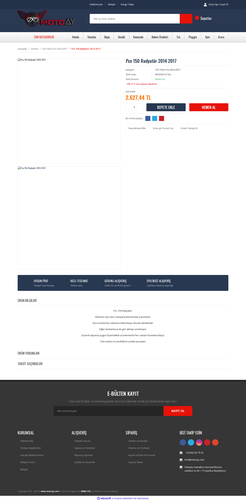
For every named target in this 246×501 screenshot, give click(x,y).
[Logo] (46, 19)
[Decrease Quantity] (128, 107)
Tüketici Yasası (82, 441)
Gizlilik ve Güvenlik (84, 462)
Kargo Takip (127, 4)
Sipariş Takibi (135, 462)
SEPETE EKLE (166, 107)
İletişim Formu (27, 462)
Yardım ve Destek (137, 441)
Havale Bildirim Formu (32, 455)
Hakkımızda (96, 4)
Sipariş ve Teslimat (84, 448)
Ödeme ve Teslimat (138, 448)
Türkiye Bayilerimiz (30, 448)
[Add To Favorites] (136, 128)
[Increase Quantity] (140, 107)
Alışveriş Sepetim (83, 455)
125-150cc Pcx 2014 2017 (167, 69)
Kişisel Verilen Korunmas (141, 455)
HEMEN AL (209, 107)
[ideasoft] (104, 498)
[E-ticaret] (122, 498)
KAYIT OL (178, 411)
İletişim (111, 4)
